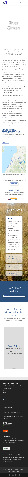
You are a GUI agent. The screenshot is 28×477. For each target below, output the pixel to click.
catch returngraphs (7, 117)
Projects (21, 469)
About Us (10, 469)
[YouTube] (19, 475)
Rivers (13, 471)
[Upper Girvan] (7, 295)
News (9, 471)
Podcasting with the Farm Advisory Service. (13, 416)
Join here (7, 448)
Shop (18, 471)
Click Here (5, 142)
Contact (16, 469)
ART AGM (6, 418)
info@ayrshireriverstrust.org (10, 397)
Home (4, 469)
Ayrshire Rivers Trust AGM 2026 (11, 409)
